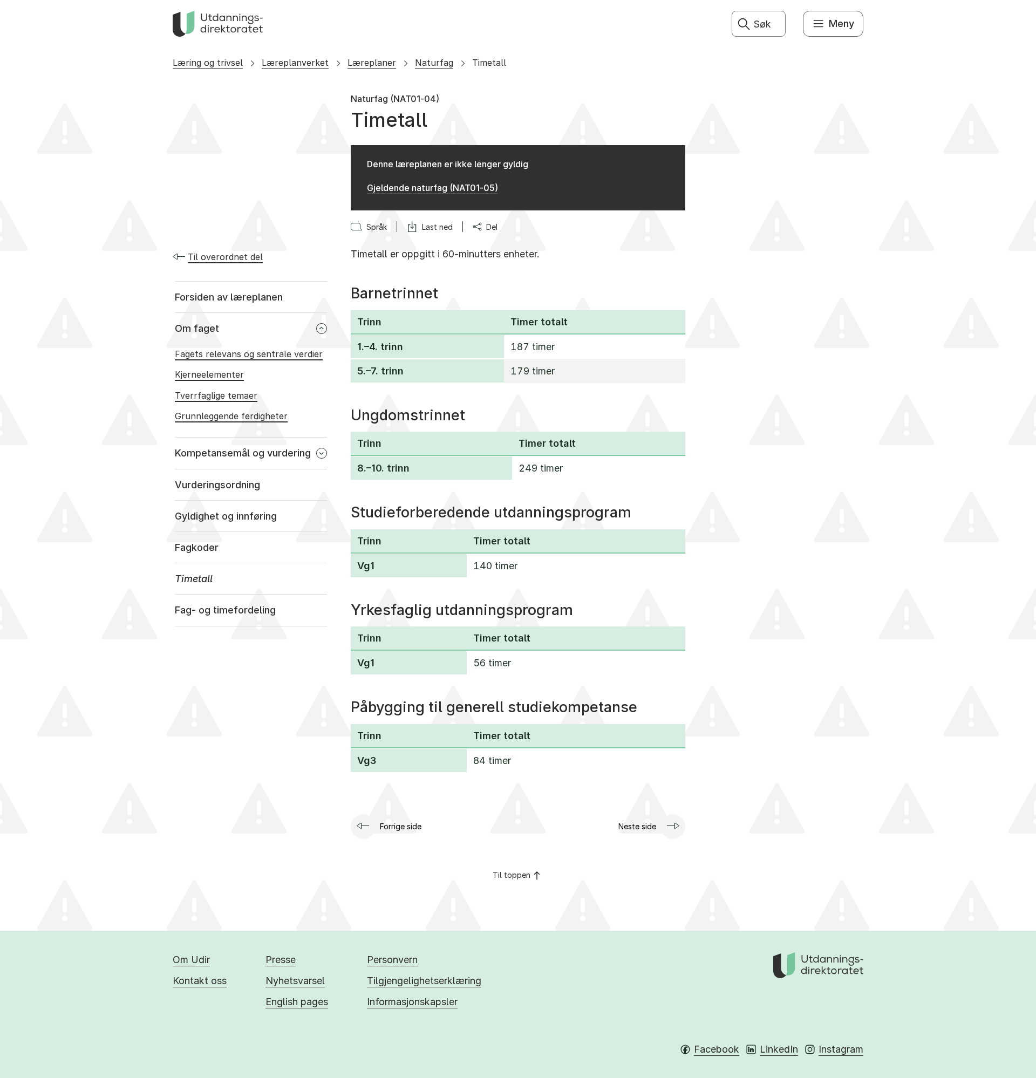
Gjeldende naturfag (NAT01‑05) (432, 187)
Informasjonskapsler (412, 1001)
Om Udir (191, 959)
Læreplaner (371, 62)
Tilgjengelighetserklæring (424, 980)
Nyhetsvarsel (295, 980)
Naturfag (434, 62)
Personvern (392, 959)
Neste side (637, 826)
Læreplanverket (295, 62)
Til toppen (511, 874)
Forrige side (400, 826)
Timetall (489, 62)
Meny (841, 23)
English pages (296, 1001)
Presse (280, 959)
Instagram (841, 1049)
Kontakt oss (200, 980)
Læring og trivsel (208, 62)
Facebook (716, 1049)
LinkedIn (779, 1049)
